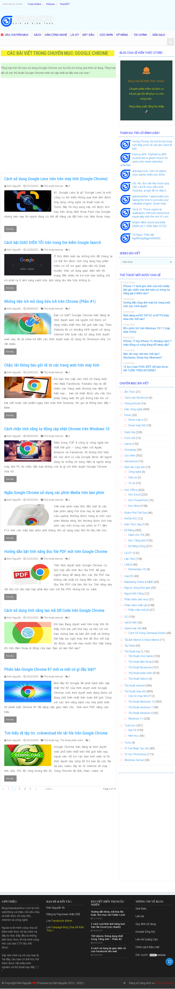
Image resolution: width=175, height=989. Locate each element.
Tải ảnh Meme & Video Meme (141, 639)
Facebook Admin (62, 920)
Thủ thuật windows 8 (140, 713)
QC (126, 616)
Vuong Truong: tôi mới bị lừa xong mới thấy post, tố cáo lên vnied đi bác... (152, 145)
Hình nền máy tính (134, 467)
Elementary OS (137, 569)
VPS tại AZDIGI (164, 983)
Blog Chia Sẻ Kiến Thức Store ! (146, 81)
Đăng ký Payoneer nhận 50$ (63, 914)
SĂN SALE (158, 34)
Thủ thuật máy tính (135, 691)
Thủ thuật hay (51, 740)
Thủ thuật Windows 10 (141, 701)
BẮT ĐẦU (88, 34)
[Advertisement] (58, 125)
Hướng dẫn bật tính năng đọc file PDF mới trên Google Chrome (55, 551)
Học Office (130, 490)
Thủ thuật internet (53, 185)
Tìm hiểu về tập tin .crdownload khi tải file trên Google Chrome (55, 733)
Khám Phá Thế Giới (135, 512)
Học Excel (134, 494)
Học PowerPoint (138, 500)
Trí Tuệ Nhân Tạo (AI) (136, 748)
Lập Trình (129, 558)
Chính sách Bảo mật (147, 947)
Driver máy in (136, 419)
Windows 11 (135, 718)
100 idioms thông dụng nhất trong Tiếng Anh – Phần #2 (107, 938)
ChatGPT (65, 4)
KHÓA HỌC (130, 518)
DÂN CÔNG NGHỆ (56, 34)
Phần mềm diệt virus (136, 599)
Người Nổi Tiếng (134, 593)
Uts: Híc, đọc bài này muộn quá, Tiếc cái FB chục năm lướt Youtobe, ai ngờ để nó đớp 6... (150, 187)
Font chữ (129, 438)
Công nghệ (134, 471)
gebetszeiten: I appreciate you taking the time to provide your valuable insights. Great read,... (150, 200)
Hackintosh (131, 461)
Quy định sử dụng (146, 924)
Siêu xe (132, 477)
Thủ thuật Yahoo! (138, 678)
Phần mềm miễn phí (135, 605)
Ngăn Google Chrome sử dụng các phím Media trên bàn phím (54, 492)
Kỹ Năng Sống (136, 546)
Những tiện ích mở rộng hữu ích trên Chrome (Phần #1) (50, 301)
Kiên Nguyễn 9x (55, 907)
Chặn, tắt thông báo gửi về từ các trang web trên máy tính (51, 365)
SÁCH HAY (130, 622)
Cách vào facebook (136, 397)
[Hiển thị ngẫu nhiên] (170, 42)
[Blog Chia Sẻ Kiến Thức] (27, 21)
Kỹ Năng (129, 530)
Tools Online (34, 4)
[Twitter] (124, 983)
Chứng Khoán (132, 403)
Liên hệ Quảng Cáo (147, 939)
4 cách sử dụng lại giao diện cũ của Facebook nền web (108, 950)
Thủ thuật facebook (140, 667)
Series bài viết (132, 628)
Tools (127, 742)
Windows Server (134, 760)
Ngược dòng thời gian (137, 587)
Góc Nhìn (129, 455)
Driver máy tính (137, 425)
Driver (127, 415)
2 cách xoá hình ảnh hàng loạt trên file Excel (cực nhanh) (108, 925)
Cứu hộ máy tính (137, 696)
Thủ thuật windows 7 (140, 707)
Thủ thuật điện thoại (140, 661)
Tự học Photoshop (135, 754)
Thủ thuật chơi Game (140, 656)
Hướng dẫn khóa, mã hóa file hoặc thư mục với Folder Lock (108, 913)
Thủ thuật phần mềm (71, 740)
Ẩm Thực (129, 391)
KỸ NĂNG (122, 34)
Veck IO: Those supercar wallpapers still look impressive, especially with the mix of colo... (151, 213)
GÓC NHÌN (106, 34)
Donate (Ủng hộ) (145, 931)
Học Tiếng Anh (137, 540)
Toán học (130, 725)
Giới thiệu (141, 908)
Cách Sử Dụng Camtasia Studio (147, 633)
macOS (128, 576)
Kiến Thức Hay (133, 524)
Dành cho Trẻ (136, 534)
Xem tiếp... (10, 229)
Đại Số (132, 730)
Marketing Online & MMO (138, 582)
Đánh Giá (129, 432)
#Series (50, 4)
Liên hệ (140, 916)
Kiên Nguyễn (14, 185)
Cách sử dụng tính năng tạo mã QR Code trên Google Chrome (54, 610)
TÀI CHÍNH (140, 34)
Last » (49, 788)
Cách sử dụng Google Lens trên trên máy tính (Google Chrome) (56, 178)
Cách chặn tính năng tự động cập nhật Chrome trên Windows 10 (57, 428)
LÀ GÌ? (75, 34)
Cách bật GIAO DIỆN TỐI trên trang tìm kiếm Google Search (52, 242)
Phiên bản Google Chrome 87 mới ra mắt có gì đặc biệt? (50, 669)
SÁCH (37, 34)
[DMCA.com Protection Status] (157, 954)
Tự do (131, 483)
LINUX (128, 564)
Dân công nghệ (133, 409)
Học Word (134, 506)
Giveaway (130, 449)
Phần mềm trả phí (138, 609)
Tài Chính (129, 645)
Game (128, 444)
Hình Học (133, 735)
